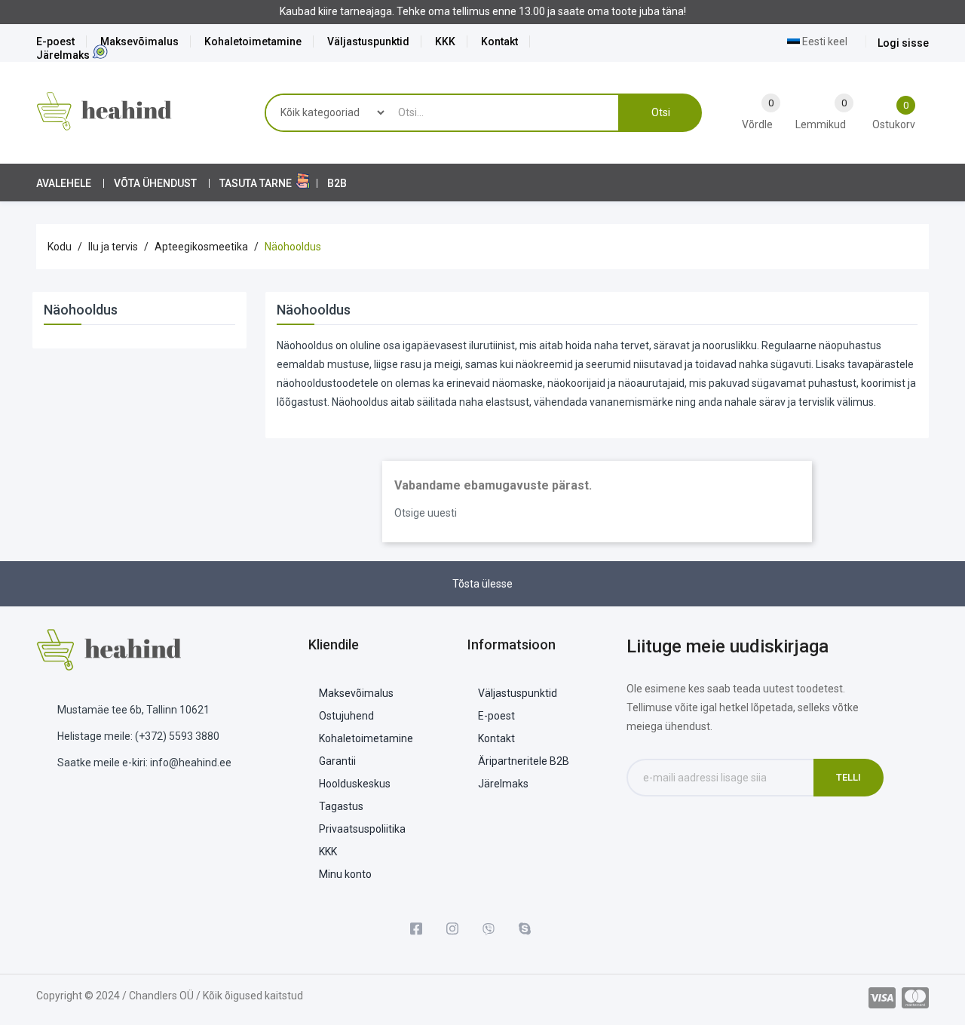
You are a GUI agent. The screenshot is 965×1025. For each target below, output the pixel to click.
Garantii (337, 761)
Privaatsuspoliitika (362, 829)
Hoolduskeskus (355, 784)
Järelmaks (63, 55)
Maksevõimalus (139, 41)
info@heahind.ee (190, 762)
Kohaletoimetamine (253, 41)
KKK (445, 41)
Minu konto (345, 874)
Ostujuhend (346, 716)
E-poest (55, 41)
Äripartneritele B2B (523, 761)
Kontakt (499, 41)
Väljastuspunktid (368, 41)
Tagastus (341, 806)
